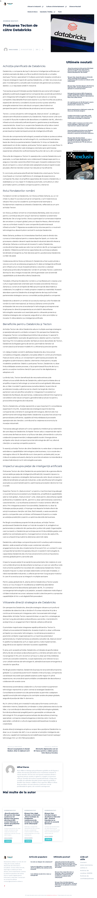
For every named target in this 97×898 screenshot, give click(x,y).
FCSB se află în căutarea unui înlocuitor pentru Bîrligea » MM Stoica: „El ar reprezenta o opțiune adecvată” (80, 124)
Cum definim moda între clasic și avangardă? (41, 874)
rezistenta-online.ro (52, 895)
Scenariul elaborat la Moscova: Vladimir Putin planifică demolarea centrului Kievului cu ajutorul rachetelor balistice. (81, 132)
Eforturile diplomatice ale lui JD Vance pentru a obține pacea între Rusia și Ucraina (46, 751)
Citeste (8, 841)
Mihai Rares (13, 49)
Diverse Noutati (10, 21)
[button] (89, 16)
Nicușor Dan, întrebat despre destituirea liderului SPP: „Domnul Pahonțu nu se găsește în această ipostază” (52, 818)
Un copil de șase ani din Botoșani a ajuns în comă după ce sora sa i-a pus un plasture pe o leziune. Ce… (80, 103)
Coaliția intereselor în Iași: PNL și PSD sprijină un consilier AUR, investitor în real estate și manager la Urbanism (80, 117)
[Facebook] (4, 886)
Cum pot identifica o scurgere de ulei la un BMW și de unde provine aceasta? (41, 868)
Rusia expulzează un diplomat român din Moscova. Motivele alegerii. (81, 110)
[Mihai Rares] (6, 50)
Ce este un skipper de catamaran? (41, 862)
